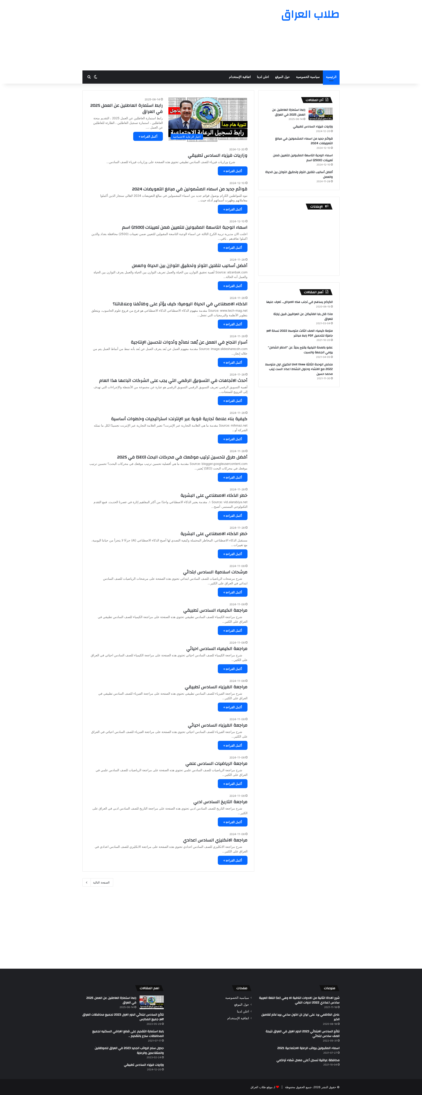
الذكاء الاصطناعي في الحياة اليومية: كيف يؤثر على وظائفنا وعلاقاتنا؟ (180, 304)
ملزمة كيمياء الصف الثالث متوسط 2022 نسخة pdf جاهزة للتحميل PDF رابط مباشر (299, 333)
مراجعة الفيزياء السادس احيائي (217, 725)
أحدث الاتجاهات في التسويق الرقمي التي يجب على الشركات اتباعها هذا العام (173, 380)
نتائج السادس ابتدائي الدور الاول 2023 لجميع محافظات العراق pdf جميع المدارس (123, 1017)
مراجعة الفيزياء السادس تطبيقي (216, 687)
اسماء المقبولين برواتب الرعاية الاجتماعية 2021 (308, 1048)
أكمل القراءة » (148, 136)
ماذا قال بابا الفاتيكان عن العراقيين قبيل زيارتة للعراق (303, 316)
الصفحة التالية (101, 882)
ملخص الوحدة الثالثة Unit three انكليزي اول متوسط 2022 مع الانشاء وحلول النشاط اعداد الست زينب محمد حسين (299, 369)
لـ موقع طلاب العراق (263, 1087)
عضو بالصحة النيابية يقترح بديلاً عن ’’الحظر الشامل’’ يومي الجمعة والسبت (300, 350)
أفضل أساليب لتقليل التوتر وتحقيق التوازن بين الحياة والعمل (189, 265)
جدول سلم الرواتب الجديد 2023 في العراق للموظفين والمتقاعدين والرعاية (129, 1050)
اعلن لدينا (263, 77)
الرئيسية (331, 77)
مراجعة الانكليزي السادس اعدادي (215, 840)
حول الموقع (282, 77)
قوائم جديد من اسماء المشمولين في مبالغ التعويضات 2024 (189, 189)
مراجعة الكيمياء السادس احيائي (216, 648)
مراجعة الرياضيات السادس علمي (216, 763)
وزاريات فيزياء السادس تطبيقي (217, 155)
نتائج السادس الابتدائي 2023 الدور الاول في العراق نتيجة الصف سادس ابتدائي (303, 1034)
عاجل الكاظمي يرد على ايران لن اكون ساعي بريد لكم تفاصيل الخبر (300, 1017)
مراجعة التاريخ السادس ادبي (220, 802)
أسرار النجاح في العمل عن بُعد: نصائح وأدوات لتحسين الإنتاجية (189, 342)
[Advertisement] (167, 35)
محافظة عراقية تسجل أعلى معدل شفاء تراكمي (308, 1060)
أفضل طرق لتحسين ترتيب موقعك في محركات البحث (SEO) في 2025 (182, 457)
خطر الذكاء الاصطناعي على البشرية (213, 495)
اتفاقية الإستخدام (240, 77)
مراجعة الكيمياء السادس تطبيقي (215, 610)
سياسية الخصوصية (308, 77)
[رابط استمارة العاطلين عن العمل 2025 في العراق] (321, 114)
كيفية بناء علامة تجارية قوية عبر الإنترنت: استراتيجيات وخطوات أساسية (179, 419)
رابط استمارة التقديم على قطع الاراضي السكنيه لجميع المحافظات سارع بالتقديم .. (128, 1034)
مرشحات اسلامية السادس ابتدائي (215, 572)
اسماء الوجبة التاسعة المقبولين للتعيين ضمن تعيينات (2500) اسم (184, 227)
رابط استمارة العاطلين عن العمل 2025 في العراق (126, 108)
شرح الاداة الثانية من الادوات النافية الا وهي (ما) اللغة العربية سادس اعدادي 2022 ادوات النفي (299, 1000)
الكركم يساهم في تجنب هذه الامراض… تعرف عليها (299, 302)
